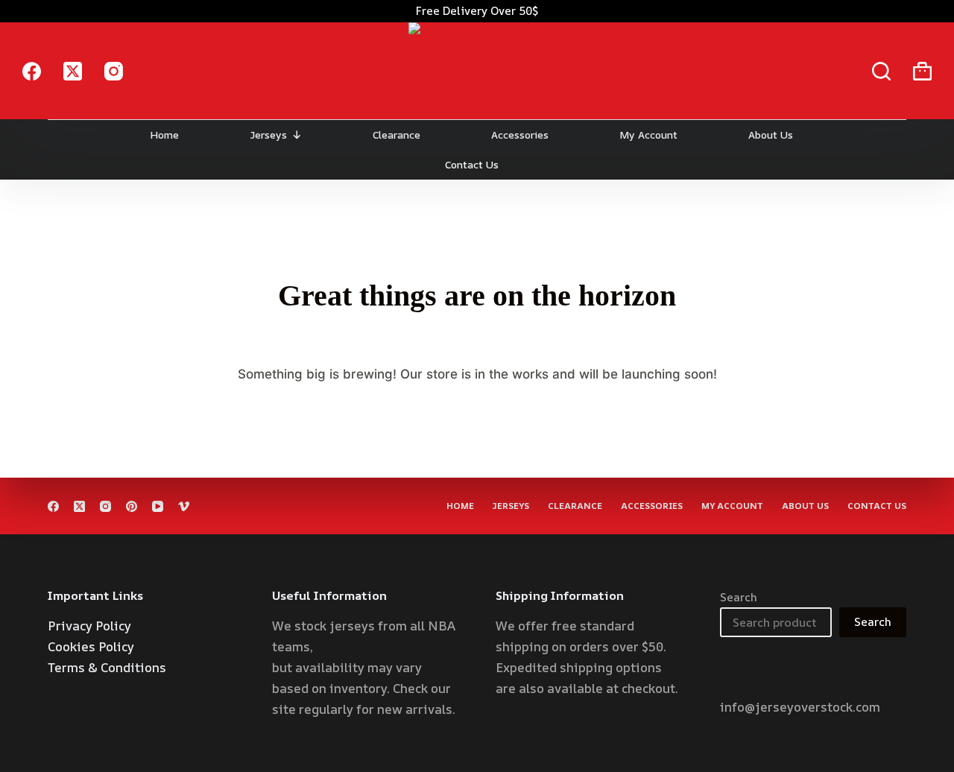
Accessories (520, 134)
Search (738, 597)
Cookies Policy (91, 646)
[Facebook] (31, 71)
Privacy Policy (89, 625)
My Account (648, 134)
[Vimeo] (183, 506)
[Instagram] (113, 71)
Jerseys (268, 134)
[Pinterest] (131, 506)
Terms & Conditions (107, 667)
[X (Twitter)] (72, 71)
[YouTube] (157, 506)
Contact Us (472, 164)
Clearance (396, 134)
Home (164, 134)
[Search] (881, 71)
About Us (770, 134)
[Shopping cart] (922, 71)
